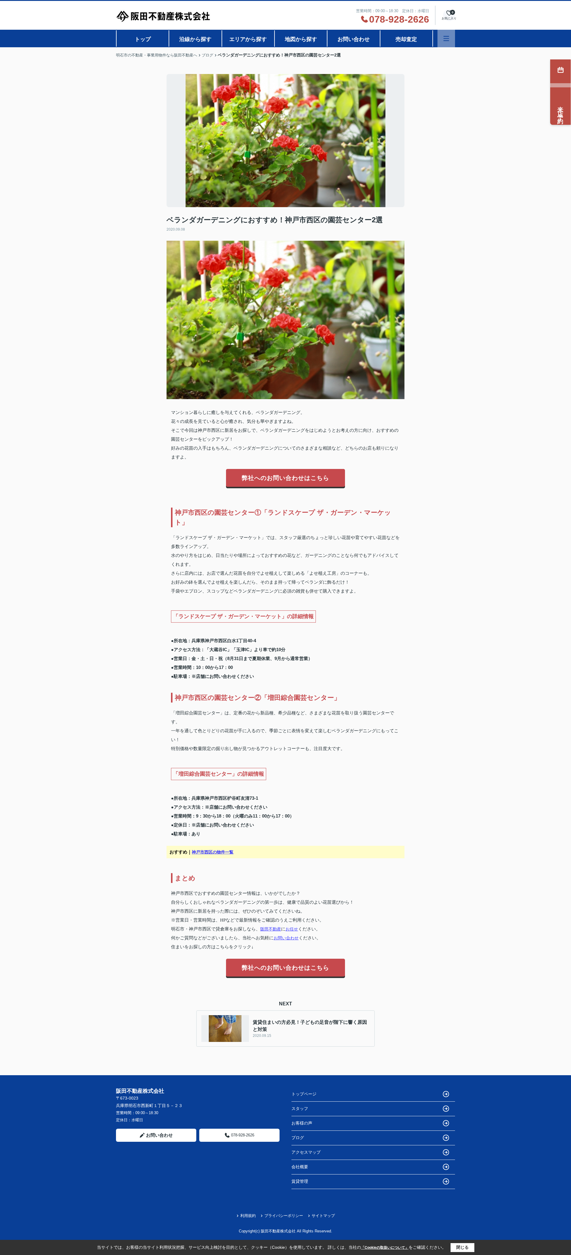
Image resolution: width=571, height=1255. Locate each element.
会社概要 (299, 1166)
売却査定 (406, 39)
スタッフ (299, 1108)
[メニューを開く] (446, 38)
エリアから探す (248, 39)
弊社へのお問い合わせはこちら (285, 478)
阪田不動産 (270, 929)
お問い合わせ (354, 39)
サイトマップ (323, 1215)
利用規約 (248, 1215)
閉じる (462, 1247)
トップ (143, 39)
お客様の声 (301, 1123)
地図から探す (301, 39)
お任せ (292, 929)
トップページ (303, 1094)
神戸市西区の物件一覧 (212, 852)
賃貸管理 (299, 1181)
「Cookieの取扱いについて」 (385, 1247)
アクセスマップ (306, 1152)
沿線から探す (195, 39)
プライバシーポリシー (283, 1215)
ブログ (297, 1137)
